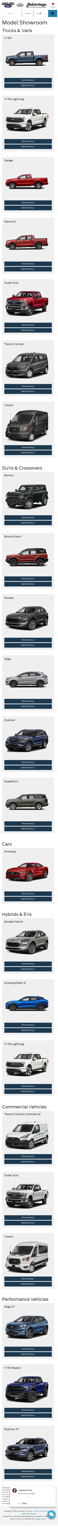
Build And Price (27, 85)
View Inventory (28, 80)
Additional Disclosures (28, 1514)
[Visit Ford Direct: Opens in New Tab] (41, 1519)
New (38, 13)
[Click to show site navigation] (52, 13)
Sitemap (29, 1511)
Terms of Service (40, 1511)
